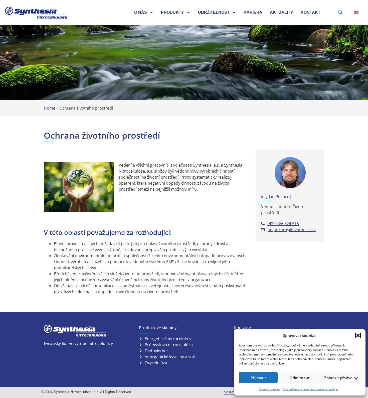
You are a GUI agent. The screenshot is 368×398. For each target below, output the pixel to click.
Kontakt (310, 12)
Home (49, 108)
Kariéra (253, 12)
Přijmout (258, 377)
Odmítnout (300, 377)
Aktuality (281, 12)
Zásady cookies (269, 389)
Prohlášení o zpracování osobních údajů (310, 389)
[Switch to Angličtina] (356, 12)
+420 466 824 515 (283, 223)
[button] (357, 335)
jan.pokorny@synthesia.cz (291, 229)
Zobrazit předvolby (341, 377)
